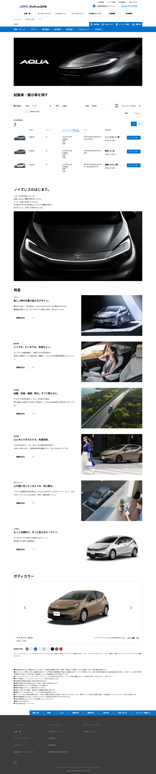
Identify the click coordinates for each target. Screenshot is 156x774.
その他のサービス (55, 731)
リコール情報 (111, 2)
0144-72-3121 (110, 154)
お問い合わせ (133, 2)
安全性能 (69, 29)
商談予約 (138, 24)
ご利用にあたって (90, 731)
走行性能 (57, 29)
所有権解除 (122, 2)
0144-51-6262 (110, 140)
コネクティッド (83, 29)
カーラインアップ (21, 738)
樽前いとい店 (110, 151)
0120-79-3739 (129, 6)
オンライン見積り (124, 24)
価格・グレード (19, 29)
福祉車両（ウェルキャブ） (25, 752)
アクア (16, 24)
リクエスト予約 (133, 137)
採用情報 (101, 2)
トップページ (19, 725)
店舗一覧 (17, 731)
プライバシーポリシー (92, 725)
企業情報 (52, 738)
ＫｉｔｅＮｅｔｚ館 (112, 137)
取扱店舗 (96, 24)
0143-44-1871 (110, 168)
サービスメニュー (55, 725)
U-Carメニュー (20, 745)
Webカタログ (109, 24)
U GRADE (98, 29)
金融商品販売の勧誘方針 (58, 752)
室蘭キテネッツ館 (111, 164)
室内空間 (45, 29)
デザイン (33, 29)
